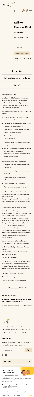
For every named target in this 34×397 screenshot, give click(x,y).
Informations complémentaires (17, 78)
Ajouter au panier (22, 53)
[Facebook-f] (2, 355)
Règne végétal (27, 58)
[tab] (17, 71)
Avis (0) (17, 85)
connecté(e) (15, 306)
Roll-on (16, 61)
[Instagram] (6, 355)
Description (17, 71)
